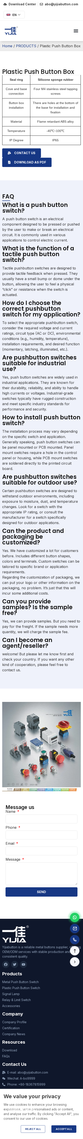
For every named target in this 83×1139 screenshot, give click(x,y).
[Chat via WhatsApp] (74, 917)
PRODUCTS (26, 46)
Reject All (33, 1129)
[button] (75, 31)
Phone (12, 827)
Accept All (64, 1129)
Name (11, 811)
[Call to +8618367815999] (74, 939)
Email (10, 843)
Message (13, 859)
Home (7, 46)
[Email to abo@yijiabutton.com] (74, 928)
